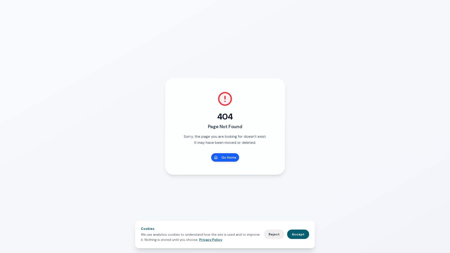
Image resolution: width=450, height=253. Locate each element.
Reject (274, 234)
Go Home (228, 157)
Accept (298, 234)
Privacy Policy (210, 240)
